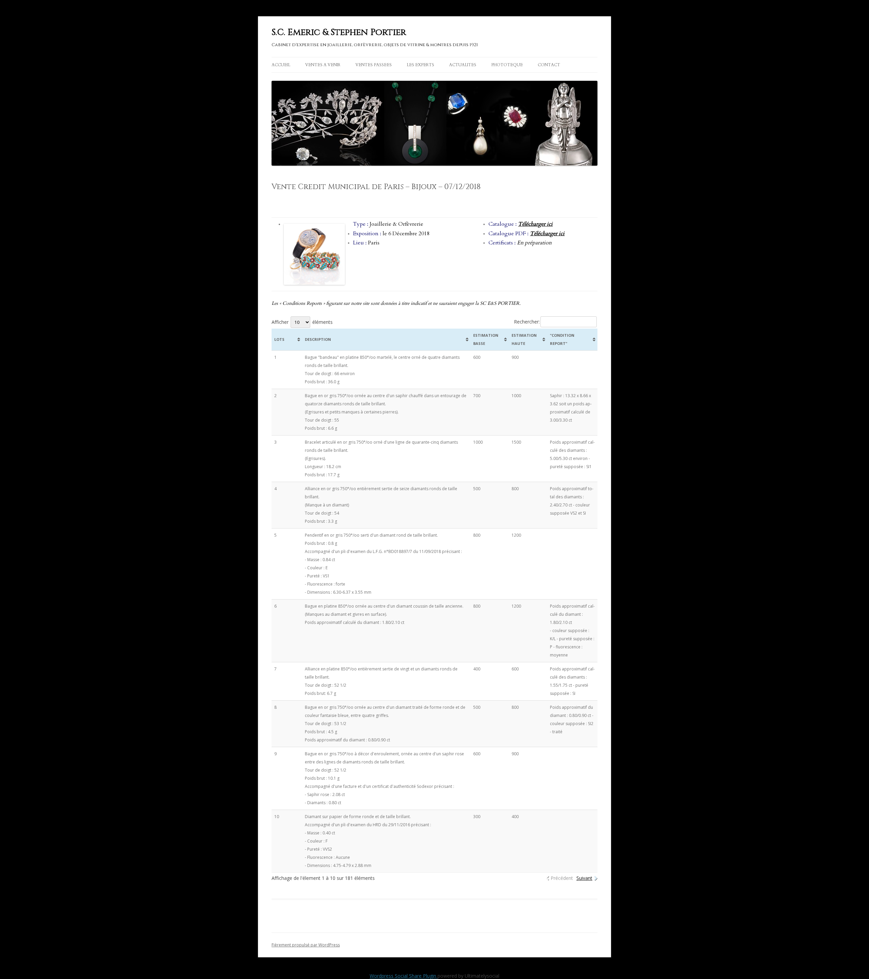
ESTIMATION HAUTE (524, 339)
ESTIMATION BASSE (485, 339)
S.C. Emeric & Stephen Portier (339, 32)
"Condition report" (562, 339)
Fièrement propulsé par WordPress (306, 945)
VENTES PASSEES (373, 65)
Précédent (562, 878)
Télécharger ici (535, 224)
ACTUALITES (462, 65)
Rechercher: (527, 321)
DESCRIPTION (318, 339)
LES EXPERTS (420, 65)
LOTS (279, 339)
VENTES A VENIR (322, 65)
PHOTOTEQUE (507, 65)
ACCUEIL (281, 65)
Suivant (584, 878)
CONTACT (549, 65)
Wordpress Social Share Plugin (404, 976)
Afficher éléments (302, 322)
